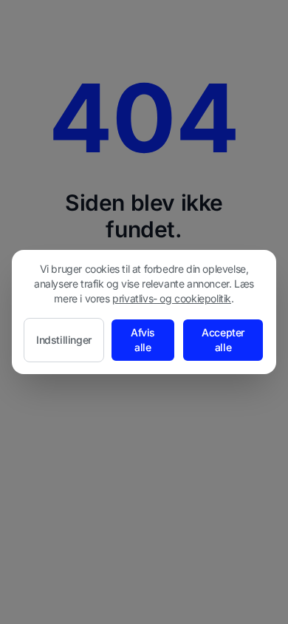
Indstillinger (64, 339)
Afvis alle (143, 339)
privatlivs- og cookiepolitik (171, 298)
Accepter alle (223, 339)
